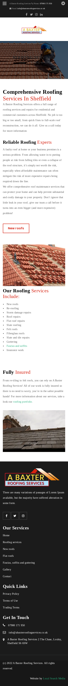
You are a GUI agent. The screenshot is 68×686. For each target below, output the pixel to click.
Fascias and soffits (17, 346)
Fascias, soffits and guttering (19, 562)
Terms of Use (10, 600)
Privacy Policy (11, 593)
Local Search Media (54, 678)
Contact (7, 576)
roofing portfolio (22, 401)
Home (22, 62)
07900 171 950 (46, 3)
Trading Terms (11, 607)
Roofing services (12, 542)
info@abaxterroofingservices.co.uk (31, 8)
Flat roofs (8, 555)
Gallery (7, 569)
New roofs (16, 228)
